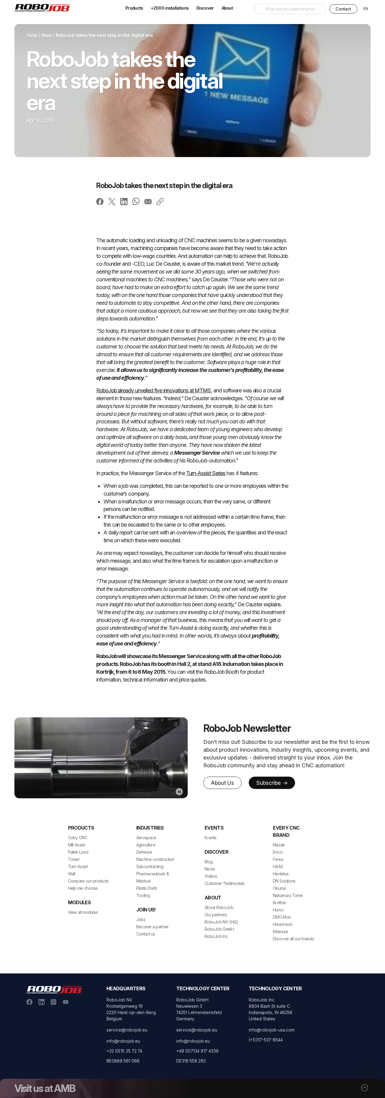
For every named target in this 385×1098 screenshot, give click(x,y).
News (47, 35)
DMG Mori (282, 917)
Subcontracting (149, 866)
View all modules (83, 912)
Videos (211, 876)
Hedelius (280, 873)
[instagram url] (54, 1001)
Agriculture (145, 844)
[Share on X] (112, 201)
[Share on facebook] (99, 201)
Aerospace (146, 837)
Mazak (279, 844)
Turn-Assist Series (206, 473)
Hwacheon (282, 924)
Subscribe (269, 783)
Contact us (145, 933)
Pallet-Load (78, 852)
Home (31, 35)
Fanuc (278, 859)
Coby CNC (77, 837)
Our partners (216, 914)
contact (343, 8)
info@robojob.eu (123, 1041)
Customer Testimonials (225, 883)
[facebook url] (29, 1001)
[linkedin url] (41, 1001)
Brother (279, 902)
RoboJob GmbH (219, 929)
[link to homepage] (44, 7)
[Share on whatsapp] (136, 201)
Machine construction (155, 859)
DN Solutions (284, 880)
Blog (209, 861)
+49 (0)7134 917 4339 (197, 1050)
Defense (144, 852)
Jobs (140, 919)
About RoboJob (219, 907)
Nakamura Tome (288, 895)
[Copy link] (160, 201)
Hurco (278, 909)
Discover (205, 8)
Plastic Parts (146, 888)
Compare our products (88, 880)
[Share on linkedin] (124, 201)
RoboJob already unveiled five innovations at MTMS (153, 390)
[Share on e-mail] (148, 201)
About (227, 8)
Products (134, 8)
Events (211, 837)
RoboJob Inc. (217, 936)
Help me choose (83, 888)
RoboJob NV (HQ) (221, 921)
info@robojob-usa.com (271, 1029)
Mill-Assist (76, 844)
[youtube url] (66, 1001)
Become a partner (152, 926)
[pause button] (179, 791)
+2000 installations (170, 8)
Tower (74, 859)
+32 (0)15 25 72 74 (124, 1050)
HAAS (278, 866)
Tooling (143, 895)
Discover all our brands (293, 938)
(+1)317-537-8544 (266, 1039)
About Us (222, 783)
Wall (71, 873)
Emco (278, 852)
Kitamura (280, 931)
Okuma (279, 888)
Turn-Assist (78, 866)
